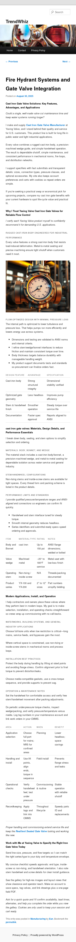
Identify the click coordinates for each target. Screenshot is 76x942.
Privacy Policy (38, 50)
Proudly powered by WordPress (47, 935)
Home (10, 50)
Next (66, 61)
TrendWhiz (17, 21)
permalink (11, 922)
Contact (22, 50)
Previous (12, 61)
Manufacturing (38, 918)
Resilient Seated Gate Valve (31, 831)
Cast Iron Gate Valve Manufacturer (45, 125)
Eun (51, 918)
